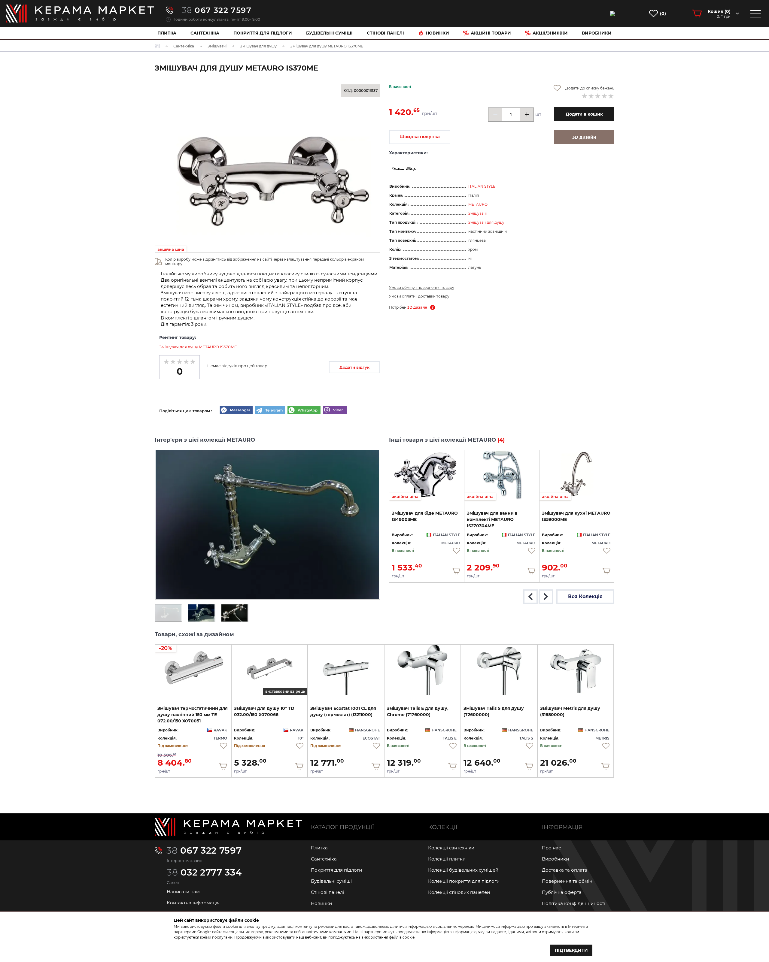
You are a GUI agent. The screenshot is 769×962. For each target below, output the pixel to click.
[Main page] (228, 827)
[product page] (346, 670)
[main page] (80, 14)
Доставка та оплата (564, 870)
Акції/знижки (550, 33)
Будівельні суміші (329, 33)
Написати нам (183, 891)
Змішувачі (477, 213)
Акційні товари (491, 33)
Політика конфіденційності (573, 903)
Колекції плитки (447, 859)
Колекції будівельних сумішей (463, 870)
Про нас (551, 848)
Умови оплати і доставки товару (419, 296)
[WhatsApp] (304, 411)
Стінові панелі (327, 892)
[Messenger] (236, 411)
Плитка (166, 33)
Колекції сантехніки (451, 848)
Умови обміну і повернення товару (421, 287)
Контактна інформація (193, 903)
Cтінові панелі (385, 33)
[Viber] (335, 411)
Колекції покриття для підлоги (464, 881)
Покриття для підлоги (262, 33)
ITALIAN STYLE (481, 186)
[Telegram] (270, 411)
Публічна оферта (562, 892)
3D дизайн (417, 307)
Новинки (437, 33)
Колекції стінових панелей (459, 892)
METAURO (478, 204)
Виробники (597, 33)
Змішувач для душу (486, 222)
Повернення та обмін (567, 881)
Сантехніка (204, 33)
